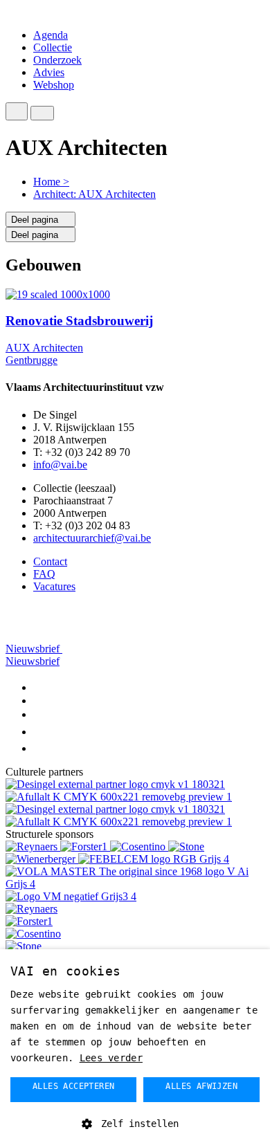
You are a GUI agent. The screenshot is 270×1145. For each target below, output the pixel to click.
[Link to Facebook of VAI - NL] (36, 687)
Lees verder (111, 1057)
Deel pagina (36, 219)
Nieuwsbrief (34, 648)
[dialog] (135, 1047)
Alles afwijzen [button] (201, 1086)
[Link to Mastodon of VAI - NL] (39, 748)
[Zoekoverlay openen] (17, 111)
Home (51, 181)
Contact (50, 561)
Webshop (53, 85)
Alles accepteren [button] (73, 1086)
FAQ (44, 574)
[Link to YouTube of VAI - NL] (40, 714)
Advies (48, 72)
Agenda (50, 35)
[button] (135, 1123)
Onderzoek (57, 60)
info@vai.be (60, 464)
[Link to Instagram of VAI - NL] (40, 732)
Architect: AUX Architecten (94, 194)
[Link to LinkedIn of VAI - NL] (38, 700)
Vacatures (54, 586)
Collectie (52, 47)
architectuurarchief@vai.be (92, 538)
